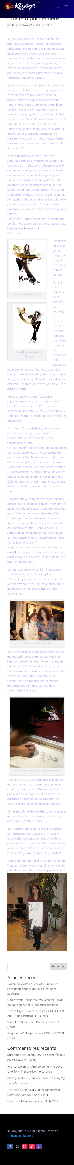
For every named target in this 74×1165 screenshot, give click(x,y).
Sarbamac (14, 1055)
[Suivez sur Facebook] (10, 1146)
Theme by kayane (21, 1135)
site (9, 865)
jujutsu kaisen (16, 1066)
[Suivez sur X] (17, 1146)
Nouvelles (46, 25)
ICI (60, 275)
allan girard (15, 1078)
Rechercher (58, 966)
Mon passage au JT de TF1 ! (39, 1101)
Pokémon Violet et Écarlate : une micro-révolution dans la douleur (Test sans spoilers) (33, 988)
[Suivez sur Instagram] (24, 1146)
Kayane (16, 25)
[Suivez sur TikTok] (32, 1146)
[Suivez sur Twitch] (39, 1146)
